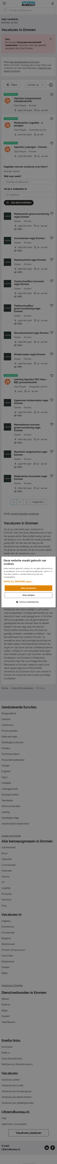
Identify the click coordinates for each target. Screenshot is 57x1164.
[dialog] (28, 582)
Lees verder (20, 577)
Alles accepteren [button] (28, 588)
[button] (28, 581)
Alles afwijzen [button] (28, 595)
